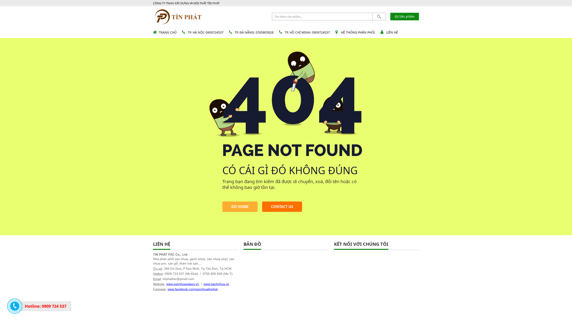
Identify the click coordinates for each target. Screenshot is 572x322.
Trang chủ (168, 32)
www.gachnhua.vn (216, 284)
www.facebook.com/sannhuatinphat (193, 289)
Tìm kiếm (379, 16)
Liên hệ (392, 32)
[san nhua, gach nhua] (178, 16)
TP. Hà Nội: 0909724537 (205, 32)
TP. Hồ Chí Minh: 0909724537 (307, 32)
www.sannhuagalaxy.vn (182, 284)
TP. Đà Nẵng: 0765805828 (254, 32)
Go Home (240, 206)
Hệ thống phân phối (358, 32)
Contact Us (282, 206)
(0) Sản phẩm (404, 16)
